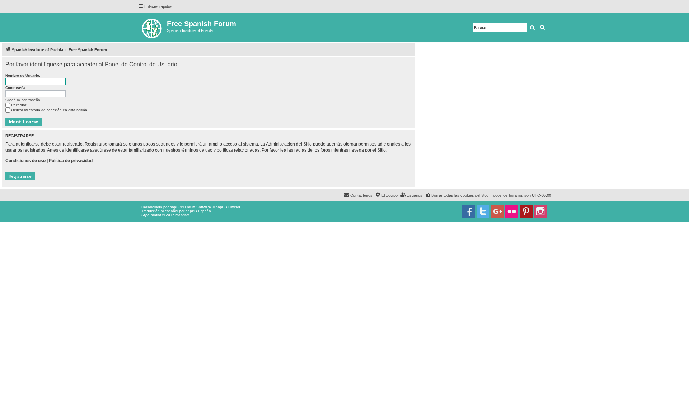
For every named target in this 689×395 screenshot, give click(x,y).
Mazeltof (182, 215)
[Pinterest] (526, 211)
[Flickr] (511, 211)
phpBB (175, 207)
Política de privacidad (71, 160)
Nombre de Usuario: (22, 75)
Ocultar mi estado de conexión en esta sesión (49, 110)
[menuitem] (456, 195)
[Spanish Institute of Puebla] (152, 27)
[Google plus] (497, 211)
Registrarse (20, 176)
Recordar (18, 105)
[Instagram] (540, 211)
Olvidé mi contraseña (22, 100)
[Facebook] (468, 211)
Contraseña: (16, 88)
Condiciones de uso (25, 160)
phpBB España (198, 211)
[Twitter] (483, 211)
